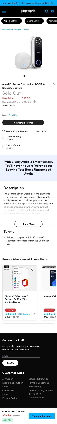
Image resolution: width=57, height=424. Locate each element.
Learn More (41, 131)
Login (5, 386)
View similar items (23, 122)
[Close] (51, 3)
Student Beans (36, 397)
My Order (7, 378)
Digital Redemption (12, 382)
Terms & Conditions (38, 382)
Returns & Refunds (38, 378)
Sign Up (10, 362)
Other (26, 29)
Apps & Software (12, 20)
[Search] (47, 11)
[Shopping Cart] (52, 11)
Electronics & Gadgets (11, 29)
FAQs (5, 394)
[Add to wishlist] (54, 83)
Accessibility (34, 386)
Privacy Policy (9, 398)
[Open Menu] (5, 11)
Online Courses (34, 20)
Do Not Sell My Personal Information (41, 392)
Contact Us (8, 390)
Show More (29, 223)
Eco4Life (13, 115)
